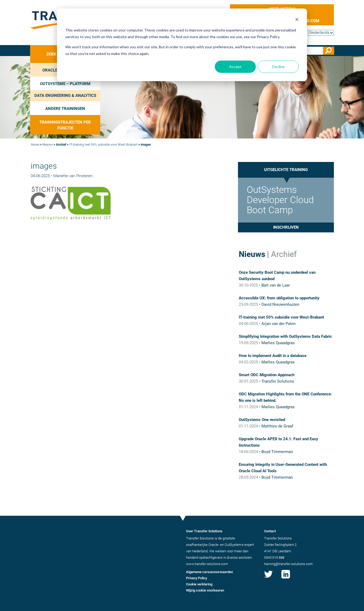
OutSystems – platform (65, 83)
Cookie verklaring (199, 584)
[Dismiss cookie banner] (297, 20)
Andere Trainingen (65, 108)
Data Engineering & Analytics (65, 95)
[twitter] (268, 578)
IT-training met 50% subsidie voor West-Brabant (103, 144)
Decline (278, 66)
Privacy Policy (196, 578)
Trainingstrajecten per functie (65, 125)
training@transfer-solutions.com (288, 564)
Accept (235, 66)
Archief (284, 254)
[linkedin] (285, 578)
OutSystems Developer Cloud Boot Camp (280, 200)
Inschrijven (286, 227)
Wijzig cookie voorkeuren (205, 590)
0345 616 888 (274, 558)
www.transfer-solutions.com (207, 564)
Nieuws (47, 144)
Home (35, 144)
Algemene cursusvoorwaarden (209, 572)
